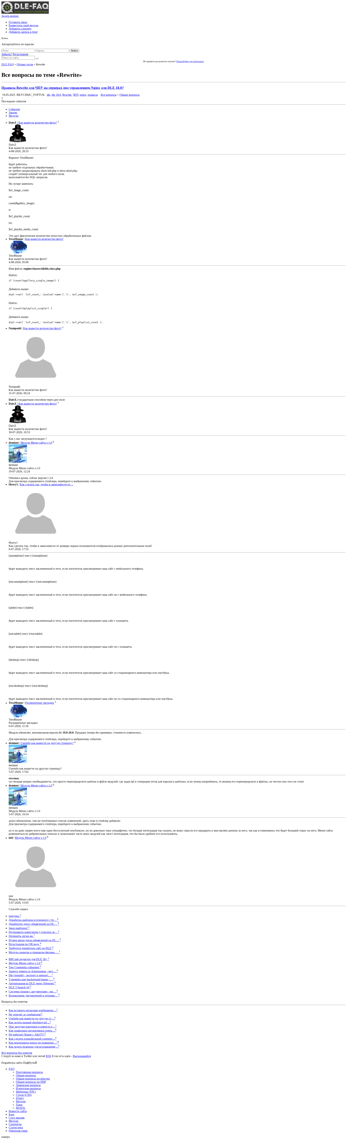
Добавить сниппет (20, 28)
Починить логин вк (22, 936)
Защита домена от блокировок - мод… (33, 971)
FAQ (11, 1068)
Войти (74, 50)
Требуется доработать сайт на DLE (31, 948)
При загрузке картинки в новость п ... (33, 1026)
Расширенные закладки (39, 702)
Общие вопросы (129, 94)
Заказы (13, 112)
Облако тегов (25, 64)
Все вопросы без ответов (16, 1052)
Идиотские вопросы (28, 1088)
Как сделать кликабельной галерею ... (32, 1038)
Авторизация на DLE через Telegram (32, 983)
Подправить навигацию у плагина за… (34, 932)
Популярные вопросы (29, 1072)
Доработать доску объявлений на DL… (34, 923)
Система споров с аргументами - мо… (33, 991)
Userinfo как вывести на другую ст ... (32, 1018)
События (14, 109)
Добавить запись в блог (23, 31)
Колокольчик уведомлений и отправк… (34, 995)
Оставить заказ (18, 22)
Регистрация (20, 54)
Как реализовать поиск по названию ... (34, 1042)
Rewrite (66, 94)
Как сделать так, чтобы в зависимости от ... (46, 484)
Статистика (16, 1127)
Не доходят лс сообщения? (26, 1014)
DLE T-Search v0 (20, 987)
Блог (11, 1114)
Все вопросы (109, 94)
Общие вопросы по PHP (31, 1081)
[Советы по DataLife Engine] (25, 12)
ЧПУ (75, 94)
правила (93, 94)
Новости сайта (18, 1111)
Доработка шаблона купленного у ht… (33, 920)
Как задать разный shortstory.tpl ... (30, 1022)
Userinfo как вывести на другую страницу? (47, 743)
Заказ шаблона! (19, 928)
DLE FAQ (7, 64)
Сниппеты (15, 1124)
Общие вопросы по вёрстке (33, 1078)
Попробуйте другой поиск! (190, 61)
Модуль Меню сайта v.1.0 (36, 442)
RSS (48, 1056)
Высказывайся (82, 1056)
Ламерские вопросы (28, 1085)
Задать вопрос (10, 16)
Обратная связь (18, 1130)
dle (48, 94)
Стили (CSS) (24, 1094)
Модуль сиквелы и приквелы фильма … (34, 952)
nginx (83, 94)
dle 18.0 (56, 94)
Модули (13, 115)
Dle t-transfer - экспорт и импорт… (31, 975)
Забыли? (6, 54)
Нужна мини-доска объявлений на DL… (35, 940)
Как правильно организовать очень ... (32, 1030)
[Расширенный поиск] (37, 58)
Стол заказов (17, 1117)
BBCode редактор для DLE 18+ (29, 959)
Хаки (19, 1104)
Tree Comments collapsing (25, 967)
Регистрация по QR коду (25, 944)
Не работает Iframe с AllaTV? (27, 1034)
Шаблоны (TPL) (26, 1091)
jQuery (20, 1098)
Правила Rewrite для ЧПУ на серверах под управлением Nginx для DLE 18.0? (62, 88)
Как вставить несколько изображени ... (33, 1010)
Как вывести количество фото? (37, 122)
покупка (15, 916)
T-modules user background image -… (32, 979)
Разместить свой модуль (23, 25)
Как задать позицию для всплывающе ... (34, 1046)
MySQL (20, 1107)
